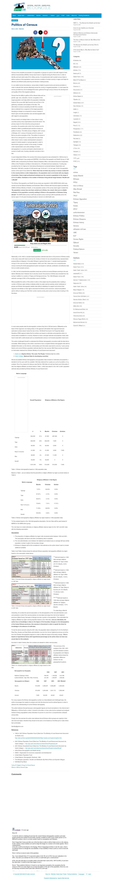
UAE (75, 232)
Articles (14, 20)
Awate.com (18, 354)
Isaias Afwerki (78, 175)
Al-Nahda (76, 60)
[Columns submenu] (49, 15)
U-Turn (75, 148)
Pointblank (76, 132)
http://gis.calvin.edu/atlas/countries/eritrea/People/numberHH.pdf (43, 748)
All (74, 63)
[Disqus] (40, 801)
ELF (74, 236)
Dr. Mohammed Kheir (79, 309)
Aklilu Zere (76, 306)
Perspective (76, 129)
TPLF (75, 196)
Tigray (75, 202)
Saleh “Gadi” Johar (78, 270)
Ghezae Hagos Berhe (79, 319)
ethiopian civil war (79, 229)
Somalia (76, 246)
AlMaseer (76, 67)
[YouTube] (46, 32)
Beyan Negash (77, 290)
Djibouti (76, 242)
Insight (75, 112)
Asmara (76, 226)
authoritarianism (79, 212)
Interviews (76, 116)
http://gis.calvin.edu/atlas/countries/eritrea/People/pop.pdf (41, 743)
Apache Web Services (63, 878)
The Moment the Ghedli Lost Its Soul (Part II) (85, 45)
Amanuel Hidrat (77, 293)
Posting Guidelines (72, 874)
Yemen (75, 252)
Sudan (75, 206)
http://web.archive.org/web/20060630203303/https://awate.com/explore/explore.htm (38, 738)
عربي (78, 158)
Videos (75, 155)
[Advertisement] (58, 123)
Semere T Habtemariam (80, 280)
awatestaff (76, 273)
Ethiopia (76, 179)
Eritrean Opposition (80, 199)
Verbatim (75, 151)
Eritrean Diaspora (79, 219)
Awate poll (76, 73)
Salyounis (76, 283)
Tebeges (75, 145)
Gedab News (77, 103)
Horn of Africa (78, 185)
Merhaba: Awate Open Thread (58, 874)
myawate (75, 119)
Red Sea (76, 192)
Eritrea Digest (77, 96)
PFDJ (75, 182)
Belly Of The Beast (78, 80)
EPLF (75, 209)
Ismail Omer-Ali (77, 312)
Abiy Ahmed (77, 189)
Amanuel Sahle (77, 303)
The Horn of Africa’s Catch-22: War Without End (86, 40)
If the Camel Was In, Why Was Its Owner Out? (86, 50)
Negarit (75, 122)
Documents (76, 90)
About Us (47, 874)
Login (89, 874)
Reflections (76, 135)
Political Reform (78, 249)
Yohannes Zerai (77, 316)
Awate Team (76, 77)
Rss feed (75, 138)
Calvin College (19, 356)
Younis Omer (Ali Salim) (80, 296)
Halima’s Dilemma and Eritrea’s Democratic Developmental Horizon (85, 34)
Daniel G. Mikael (78, 325)
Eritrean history (78, 222)
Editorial (75, 93)
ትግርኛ (74, 161)
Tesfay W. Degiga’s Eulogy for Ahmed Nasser (23, 765)
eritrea (75, 172)
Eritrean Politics (78, 216)
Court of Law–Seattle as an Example (83, 28)
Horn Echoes (77, 106)
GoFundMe (45, 250)
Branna (75, 83)
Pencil (75, 125)
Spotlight (75, 142)
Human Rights (78, 239)
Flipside (75, 99)
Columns (75, 86)
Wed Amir (21, 28)
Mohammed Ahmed (78, 322)
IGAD (74, 109)
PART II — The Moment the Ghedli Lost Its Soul (86, 23)
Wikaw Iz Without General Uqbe (19, 767)
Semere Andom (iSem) (79, 299)
